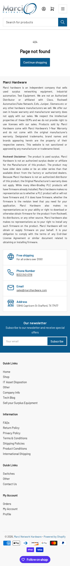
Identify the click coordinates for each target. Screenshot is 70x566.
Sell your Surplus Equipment (20, 403)
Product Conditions (15, 448)
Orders (7, 503)
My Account (10, 509)
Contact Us (10, 484)
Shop (6, 377)
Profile (7, 514)
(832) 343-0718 (24, 274)
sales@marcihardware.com (32, 290)
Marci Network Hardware (28, 536)
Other (6, 387)
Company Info (11, 392)
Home (6, 371)
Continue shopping (35, 62)
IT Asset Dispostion (15, 382)
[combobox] (35, 22)
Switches (9, 473)
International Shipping (17, 454)
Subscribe (57, 341)
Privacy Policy (11, 433)
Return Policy (11, 427)
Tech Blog (9, 397)
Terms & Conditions (15, 438)
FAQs (6, 422)
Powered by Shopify (55, 536)
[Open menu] (63, 9)
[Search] (62, 22)
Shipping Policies (13, 443)
